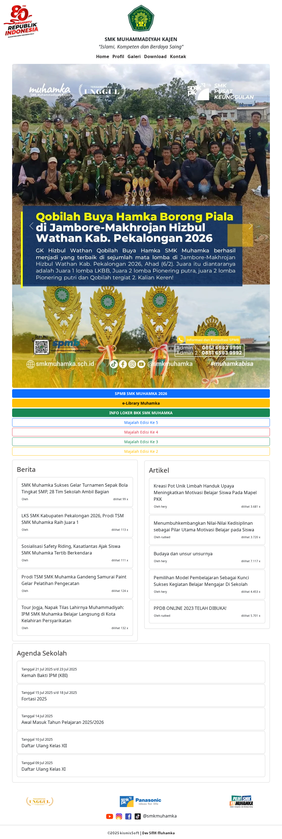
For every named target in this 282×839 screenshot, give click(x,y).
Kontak (178, 56)
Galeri (134, 56)
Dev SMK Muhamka (158, 833)
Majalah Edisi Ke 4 (141, 432)
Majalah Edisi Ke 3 (141, 441)
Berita (26, 469)
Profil (118, 56)
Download (155, 56)
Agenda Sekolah (42, 652)
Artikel (159, 470)
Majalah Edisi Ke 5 (141, 422)
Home (102, 56)
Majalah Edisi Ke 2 (141, 451)
